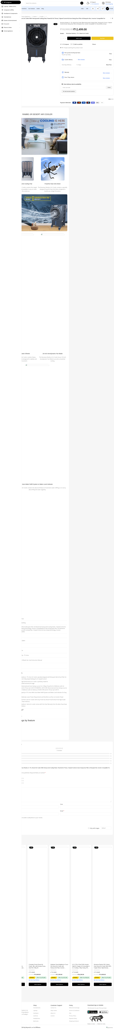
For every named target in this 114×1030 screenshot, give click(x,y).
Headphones (36, 1018)
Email (62, 811)
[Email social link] (103, 44)
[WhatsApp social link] (110, 44)
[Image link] (93, 1012)
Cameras (35, 1016)
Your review (11, 786)
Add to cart (79, 38)
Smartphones (36, 1008)
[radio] (77, 33)
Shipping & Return (74, 1021)
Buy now (102, 38)
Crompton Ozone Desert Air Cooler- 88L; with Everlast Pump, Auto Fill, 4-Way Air (37, 966)
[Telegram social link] (113, 44)
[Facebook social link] (98, 44)
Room (35, 16)
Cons (61, 804)
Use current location (69, 91)
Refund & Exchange (74, 1008)
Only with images (94, 828)
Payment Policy (73, 1018)
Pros (8, 804)
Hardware (35, 1013)
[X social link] (100, 44)
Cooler (42, 16)
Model (62, 33)
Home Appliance (25, 16)
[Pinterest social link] (105, 44)
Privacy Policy (72, 1016)
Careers (53, 1016)
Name (9, 811)
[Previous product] (110, 18)
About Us (53, 1013)
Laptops (35, 1010)
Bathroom (35, 1021)
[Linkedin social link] (108, 44)
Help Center (54, 1010)
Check (109, 87)
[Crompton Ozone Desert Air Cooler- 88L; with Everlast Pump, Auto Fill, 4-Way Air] (38, 904)
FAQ (70, 1013)
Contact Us (53, 1008)
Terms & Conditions (74, 1010)
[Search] (81, 3)
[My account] (92, 8)
